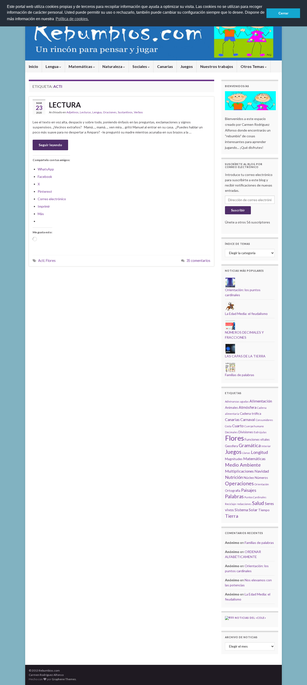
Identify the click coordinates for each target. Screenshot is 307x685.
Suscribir (238, 210)
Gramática (250, 445)
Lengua (52, 66)
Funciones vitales (257, 439)
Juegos (186, 66)
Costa (228, 426)
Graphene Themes (64, 679)
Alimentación (260, 401)
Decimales (231, 432)
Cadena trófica (250, 413)
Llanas (246, 452)
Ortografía (232, 491)
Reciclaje (230, 503)
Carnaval (247, 419)
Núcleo (249, 478)
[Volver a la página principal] (153, 36)
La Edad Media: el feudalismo (246, 314)
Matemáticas (81, 66)
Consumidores (264, 419)
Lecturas (85, 112)
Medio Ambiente (243, 465)
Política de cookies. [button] (72, 19)
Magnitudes (233, 459)
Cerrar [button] (283, 13)
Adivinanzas (232, 401)
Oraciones (110, 112)
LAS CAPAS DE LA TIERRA (245, 356)
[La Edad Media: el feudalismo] (230, 306)
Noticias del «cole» (250, 617)
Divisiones (245, 432)
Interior (266, 446)
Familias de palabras (239, 375)
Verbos (138, 112)
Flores (51, 260)
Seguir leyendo (50, 145)
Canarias (165, 66)
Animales (231, 407)
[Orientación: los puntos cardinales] (230, 282)
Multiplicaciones (239, 471)
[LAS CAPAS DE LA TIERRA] (230, 348)
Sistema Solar (246, 509)
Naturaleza (112, 66)
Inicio (33, 66)
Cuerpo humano (254, 426)
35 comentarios (198, 260)
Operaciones (239, 483)
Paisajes (248, 490)
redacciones (244, 503)
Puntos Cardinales (255, 497)
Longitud (259, 452)
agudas (244, 401)
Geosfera (231, 446)
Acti (41, 260)
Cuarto (238, 425)
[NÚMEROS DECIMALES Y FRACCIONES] (230, 325)
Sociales (140, 66)
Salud (258, 503)
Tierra (231, 516)
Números (261, 478)
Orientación (261, 484)
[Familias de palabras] (230, 367)
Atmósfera (247, 407)
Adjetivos (72, 112)
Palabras (234, 496)
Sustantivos (125, 112)
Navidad (261, 471)
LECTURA (65, 104)
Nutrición (234, 477)
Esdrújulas (260, 432)
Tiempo (264, 510)
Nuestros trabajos (216, 66)
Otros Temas (253, 66)
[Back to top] (296, 674)
